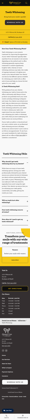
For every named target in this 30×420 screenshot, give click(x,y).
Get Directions (15, 288)
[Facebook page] (3, 350)
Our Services (6, 359)
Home (4, 355)
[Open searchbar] (26, 3)
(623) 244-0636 (17, 37)
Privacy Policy (5, 396)
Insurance (5, 376)
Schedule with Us (15, 22)
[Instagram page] (6, 350)
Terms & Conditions (13, 396)
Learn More (15, 260)
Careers (20, 396)
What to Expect (7, 368)
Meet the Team (6, 363)
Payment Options (7, 372)
